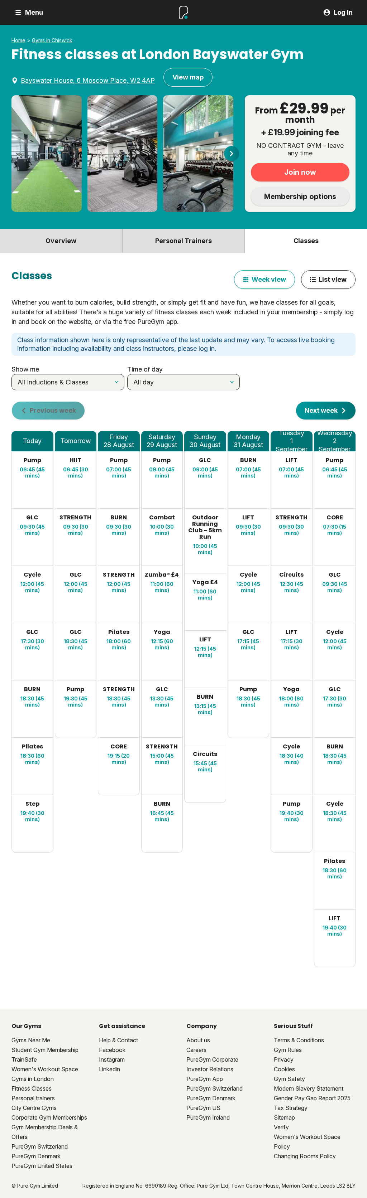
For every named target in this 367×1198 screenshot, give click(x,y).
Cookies (284, 1069)
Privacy (284, 1059)
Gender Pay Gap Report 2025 (312, 1098)
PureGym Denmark (36, 1156)
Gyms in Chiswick (52, 40)
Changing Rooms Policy (305, 1156)
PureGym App (204, 1078)
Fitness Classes (31, 1088)
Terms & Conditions (299, 1040)
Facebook (112, 1049)
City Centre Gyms (34, 1107)
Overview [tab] (61, 240)
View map (188, 77)
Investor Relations (209, 1069)
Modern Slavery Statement (308, 1088)
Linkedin (109, 1069)
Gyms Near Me (30, 1040)
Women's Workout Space (44, 1069)
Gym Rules (288, 1049)
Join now (300, 172)
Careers (196, 1049)
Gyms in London (32, 1078)
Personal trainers (33, 1098)
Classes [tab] (306, 240)
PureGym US (203, 1107)
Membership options (300, 196)
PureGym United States (41, 1165)
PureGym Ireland (208, 1117)
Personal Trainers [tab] (183, 240)
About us (198, 1040)
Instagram (112, 1059)
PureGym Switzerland (39, 1146)
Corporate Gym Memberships (49, 1117)
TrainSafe (24, 1059)
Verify (281, 1127)
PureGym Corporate (212, 1059)
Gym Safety (289, 1078)
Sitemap (284, 1117)
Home (18, 40)
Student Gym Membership (44, 1049)
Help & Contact (118, 1040)
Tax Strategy (291, 1107)
